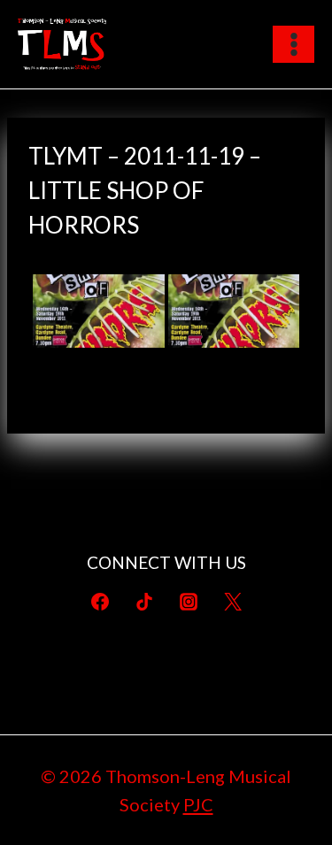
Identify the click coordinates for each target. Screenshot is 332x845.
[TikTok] (144, 601)
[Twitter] (233, 601)
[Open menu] (293, 44)
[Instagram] (188, 601)
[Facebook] (100, 601)
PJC (198, 804)
